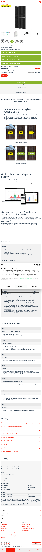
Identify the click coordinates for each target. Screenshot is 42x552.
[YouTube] (9, 543)
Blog (2, 518)
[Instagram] (4, 543)
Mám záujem (4, 75)
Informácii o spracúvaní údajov (26, 278)
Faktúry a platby (4, 513)
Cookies (22, 546)
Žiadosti (2, 515)
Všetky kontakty (25, 530)
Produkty (3, 510)
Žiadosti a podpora (26, 524)
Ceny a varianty (5, 4)
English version (35, 543)
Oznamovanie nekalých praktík (7, 534)
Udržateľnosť (4, 528)
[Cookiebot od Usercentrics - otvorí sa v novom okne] (35, 265)
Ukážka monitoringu (36, 183)
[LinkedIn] (7, 543)
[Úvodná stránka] (3, 1)
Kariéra (2, 530)
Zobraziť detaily (36, 283)
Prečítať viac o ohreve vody (35, 228)
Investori (3, 526)
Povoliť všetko (34, 286)
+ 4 (35, 34)
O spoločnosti (4, 524)
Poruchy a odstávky (26, 526)
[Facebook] (2, 543)
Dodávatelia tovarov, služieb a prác (8, 532)
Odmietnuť (8, 286)
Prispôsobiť (20, 286)
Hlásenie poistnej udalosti (28, 528)
